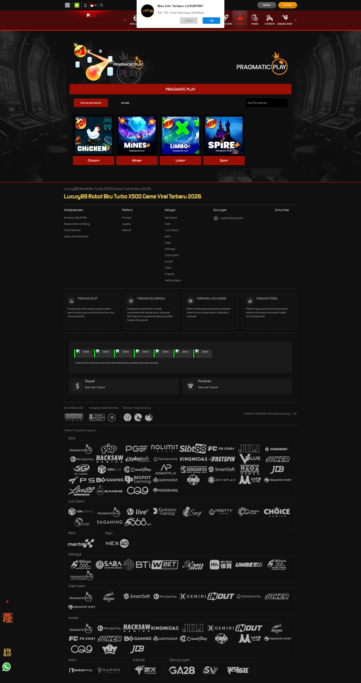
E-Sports (270, 23)
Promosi (126, 217)
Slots (167, 224)
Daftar (287, 5)
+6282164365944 (231, 218)
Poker (254, 23)
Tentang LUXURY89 (75, 217)
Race (168, 236)
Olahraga (170, 249)
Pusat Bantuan (72, 230)
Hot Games (136, 23)
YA (212, 20)
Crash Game (225, 23)
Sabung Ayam (284, 23)
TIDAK (188, 20)
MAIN (96, 129)
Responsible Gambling (77, 224)
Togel (168, 242)
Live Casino (171, 230)
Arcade (240, 23)
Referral (126, 230)
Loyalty (126, 224)
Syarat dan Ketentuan (76, 236)
